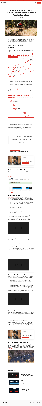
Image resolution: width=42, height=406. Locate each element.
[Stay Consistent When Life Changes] (13, 382)
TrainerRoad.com (11, 348)
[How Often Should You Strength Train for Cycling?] (13, 375)
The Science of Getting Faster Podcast (16, 319)
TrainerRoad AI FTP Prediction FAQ (25, 390)
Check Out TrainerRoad (25, 163)
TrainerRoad (24, 129)
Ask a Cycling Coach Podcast (14, 317)
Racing (30, 2)
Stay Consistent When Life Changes (26, 382)
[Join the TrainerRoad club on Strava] (37, 403)
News (27, 2)
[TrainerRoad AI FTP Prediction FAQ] (13, 390)
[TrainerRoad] (4, 2)
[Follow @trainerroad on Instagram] (36, 402)
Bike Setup (23, 2)
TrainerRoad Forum (13, 320)
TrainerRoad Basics (18, 2)
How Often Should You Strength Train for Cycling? (27, 375)
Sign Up (39, 2)
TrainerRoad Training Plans (12, 197)
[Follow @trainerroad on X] (32, 402)
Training (10, 2)
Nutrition (13, 2)
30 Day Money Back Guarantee (21, 0)
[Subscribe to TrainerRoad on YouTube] (34, 402)
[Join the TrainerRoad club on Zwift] (39, 402)
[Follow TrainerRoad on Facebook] (30, 402)
